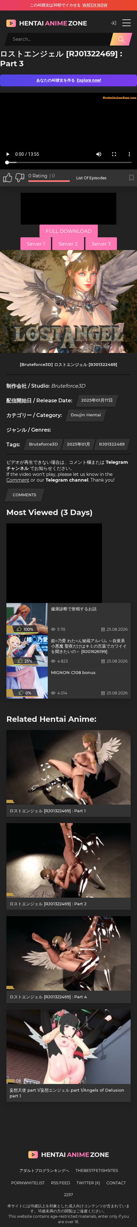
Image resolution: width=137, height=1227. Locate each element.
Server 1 (36, 244)
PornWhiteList (28, 1182)
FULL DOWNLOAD (68, 231)
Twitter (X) (88, 1182)
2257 (68, 1194)
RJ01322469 (112, 444)
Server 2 (68, 244)
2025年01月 (78, 444)
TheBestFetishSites (97, 1170)
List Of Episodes (91, 178)
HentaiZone (53, 23)
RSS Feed (60, 1182)
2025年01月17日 (97, 400)
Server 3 (101, 244)
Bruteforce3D (43, 444)
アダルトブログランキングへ (44, 1170)
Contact (116, 1182)
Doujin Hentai (86, 414)
